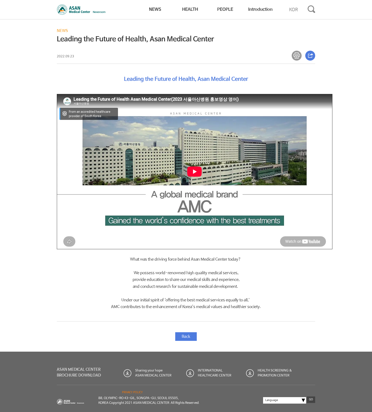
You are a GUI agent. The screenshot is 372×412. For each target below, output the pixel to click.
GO (311, 399)
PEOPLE (225, 9)
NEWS (155, 9)
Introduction (260, 9)
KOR (293, 9)
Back (186, 336)
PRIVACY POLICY (132, 392)
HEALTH (190, 9)
